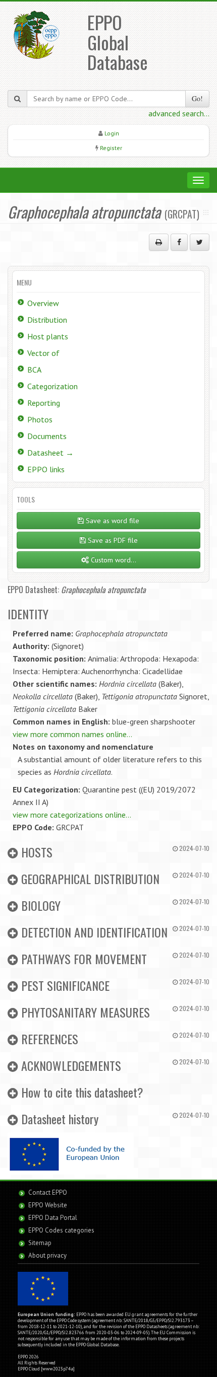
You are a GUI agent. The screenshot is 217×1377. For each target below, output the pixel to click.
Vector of (43, 353)
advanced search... (178, 113)
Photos (39, 419)
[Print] (159, 242)
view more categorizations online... (72, 815)
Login (111, 133)
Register (111, 148)
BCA (34, 370)
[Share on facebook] (179, 242)
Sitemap (39, 1243)
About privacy (47, 1255)
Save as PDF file (112, 540)
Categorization (52, 386)
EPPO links (46, 469)
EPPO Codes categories (61, 1230)
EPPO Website (47, 1205)
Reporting (43, 403)
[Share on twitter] (199, 242)
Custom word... (112, 559)
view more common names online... (72, 734)
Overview (43, 303)
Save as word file (111, 520)
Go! (197, 98)
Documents (47, 436)
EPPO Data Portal (52, 1217)
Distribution (47, 320)
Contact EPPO (47, 1192)
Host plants (47, 336)
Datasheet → (50, 453)
